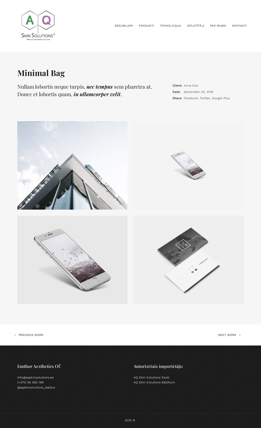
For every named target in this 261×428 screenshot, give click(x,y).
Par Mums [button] (218, 25)
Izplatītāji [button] (195, 25)
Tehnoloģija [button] (170, 25)
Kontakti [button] (239, 25)
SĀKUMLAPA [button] (124, 25)
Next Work (227, 335)
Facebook (191, 98)
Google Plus (221, 98)
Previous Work (30, 335)
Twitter (205, 98)
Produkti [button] (146, 25)
